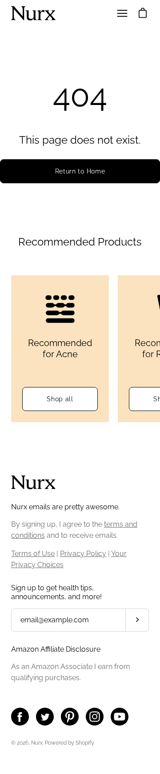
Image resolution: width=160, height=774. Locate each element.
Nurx (37, 743)
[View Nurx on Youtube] (119, 717)
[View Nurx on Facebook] (20, 717)
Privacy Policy (83, 553)
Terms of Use (33, 553)
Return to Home (80, 171)
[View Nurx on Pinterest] (70, 717)
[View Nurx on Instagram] (95, 717)
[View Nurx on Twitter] (45, 717)
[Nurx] (33, 13)
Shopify (85, 743)
